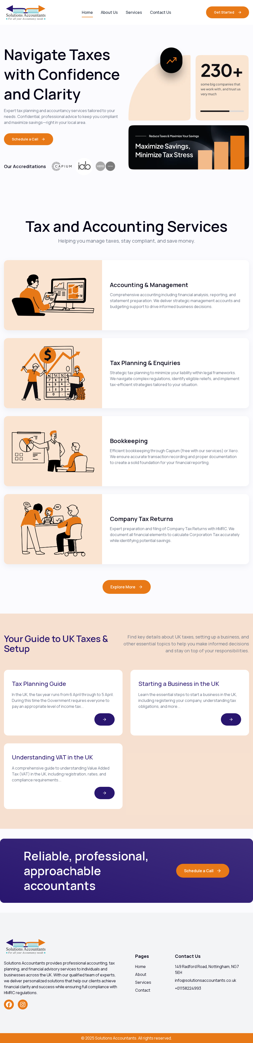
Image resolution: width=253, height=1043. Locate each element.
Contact (142, 990)
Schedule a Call (198, 870)
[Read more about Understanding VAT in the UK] (104, 793)
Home (87, 12)
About (140, 974)
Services (134, 12)
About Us (109, 12)
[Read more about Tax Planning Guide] (104, 719)
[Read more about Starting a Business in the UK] (231, 719)
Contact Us (160, 12)
